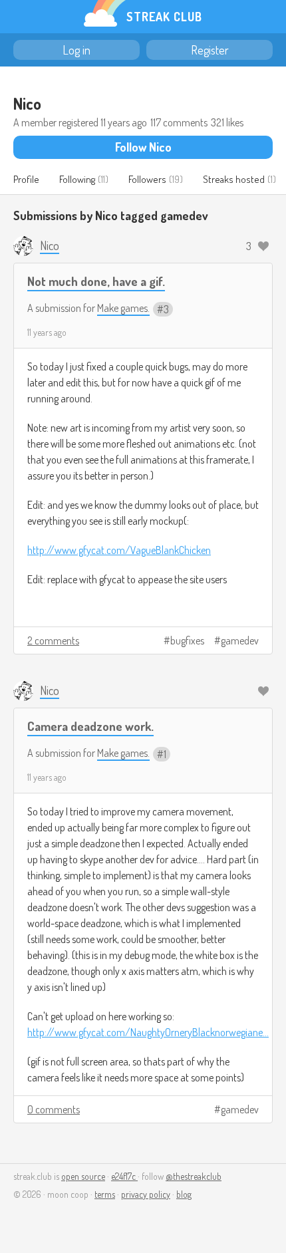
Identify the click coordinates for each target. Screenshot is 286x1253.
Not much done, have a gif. (96, 281)
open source (83, 1176)
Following (77, 179)
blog (184, 1194)
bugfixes (187, 640)
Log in (76, 50)
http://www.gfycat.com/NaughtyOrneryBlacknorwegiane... (148, 1032)
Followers (147, 179)
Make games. (123, 308)
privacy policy (145, 1194)
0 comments (53, 1109)
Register (210, 50)
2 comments (53, 640)
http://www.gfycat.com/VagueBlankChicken (119, 550)
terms (104, 1194)
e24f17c (124, 1176)
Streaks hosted (234, 179)
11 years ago (47, 332)
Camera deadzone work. (90, 726)
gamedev (240, 640)
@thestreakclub (193, 1176)
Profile (26, 179)
